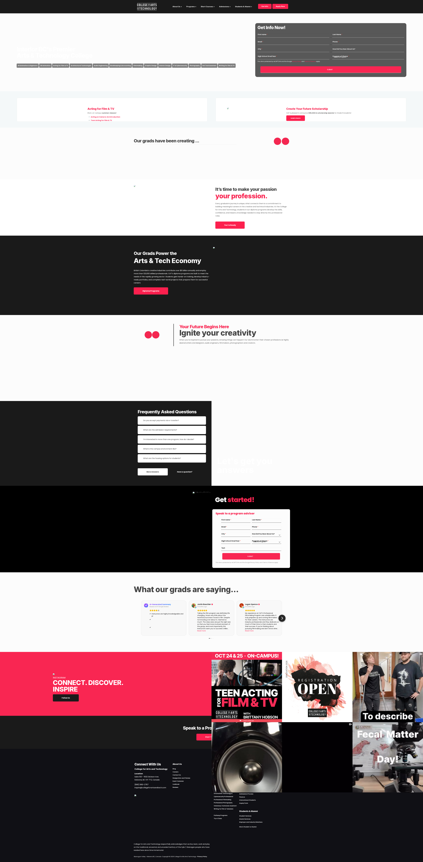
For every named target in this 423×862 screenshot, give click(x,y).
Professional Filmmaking (222, 800)
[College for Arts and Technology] (147, 6)
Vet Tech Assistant (209, 66)
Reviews (175, 787)
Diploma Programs (151, 291)
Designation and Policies (181, 778)
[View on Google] (194, 605)
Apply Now (280, 6)
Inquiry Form (243, 803)
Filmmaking (137, 66)
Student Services (245, 816)
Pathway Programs (220, 815)
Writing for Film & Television (223, 809)
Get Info (264, 6)
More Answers (153, 472)
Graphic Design (151, 66)
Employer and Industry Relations (250, 822)
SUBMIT (330, 69)
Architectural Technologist (81, 66)
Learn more (296, 118)
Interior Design (165, 66)
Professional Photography (223, 803)
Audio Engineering (101, 66)
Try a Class (218, 818)
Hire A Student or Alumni (247, 827)
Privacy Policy (296, 61)
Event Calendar (178, 781)
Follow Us (66, 698)
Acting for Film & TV (60, 66)
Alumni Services (244, 819)
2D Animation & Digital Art (28, 66)
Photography (195, 66)
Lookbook (176, 784)
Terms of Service (310, 61)
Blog (174, 769)
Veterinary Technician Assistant (225, 806)
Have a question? (184, 472)
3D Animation (45, 66)
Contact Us (177, 775)
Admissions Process (246, 794)
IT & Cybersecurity (180, 66)
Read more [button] (201, 631)
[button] (141, 618)
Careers (175, 772)
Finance (242, 797)
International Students (247, 800)
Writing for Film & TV (227, 66)
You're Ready (230, 225)
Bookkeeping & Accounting (120, 66)
